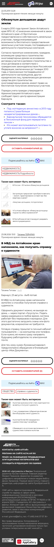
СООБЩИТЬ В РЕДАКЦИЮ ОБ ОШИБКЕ (21, 463)
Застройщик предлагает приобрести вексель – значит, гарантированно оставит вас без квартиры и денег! (31, 196)
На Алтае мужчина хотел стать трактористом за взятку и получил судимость (31, 404)
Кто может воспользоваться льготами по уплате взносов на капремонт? (27, 126)
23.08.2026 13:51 (8, 234)
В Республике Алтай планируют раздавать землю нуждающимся (30, 220)
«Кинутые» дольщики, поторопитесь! (28, 202)
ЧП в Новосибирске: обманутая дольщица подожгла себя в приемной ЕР (30, 212)
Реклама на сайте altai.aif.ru (19, 453)
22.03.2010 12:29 (8, 11)
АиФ (19, 290)
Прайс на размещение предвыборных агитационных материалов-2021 (23, 458)
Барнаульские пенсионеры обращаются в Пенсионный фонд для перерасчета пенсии (27, 120)
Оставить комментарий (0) (27, 148)
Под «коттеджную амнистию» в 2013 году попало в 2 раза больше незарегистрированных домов (27, 111)
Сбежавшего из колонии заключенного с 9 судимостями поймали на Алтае (30, 429)
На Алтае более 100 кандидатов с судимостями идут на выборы (26, 421)
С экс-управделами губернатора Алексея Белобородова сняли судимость (30, 412)
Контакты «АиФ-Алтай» (15, 449)
